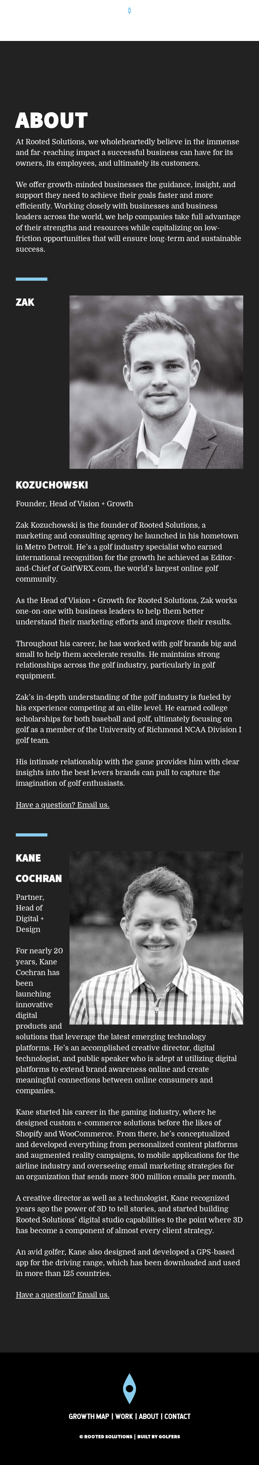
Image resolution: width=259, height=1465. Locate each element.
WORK (124, 1416)
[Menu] (234, 20)
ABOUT (149, 1416)
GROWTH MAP (89, 1416)
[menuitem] (234, 20)
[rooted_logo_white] (129, 20)
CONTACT (177, 1416)
